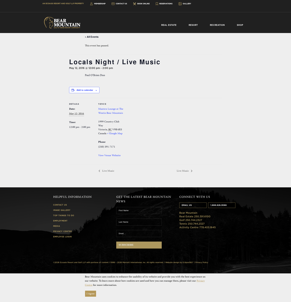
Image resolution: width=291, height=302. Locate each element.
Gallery (186, 3)
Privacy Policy (201, 262)
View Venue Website (109, 155)
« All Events (92, 36)
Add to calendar (85, 89)
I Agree (91, 294)
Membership (99, 3)
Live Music (108, 171)
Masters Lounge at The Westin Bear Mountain (110, 111)
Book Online (143, 3)
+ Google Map (114, 133)
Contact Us (121, 3)
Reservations (165, 3)
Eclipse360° (188, 262)
